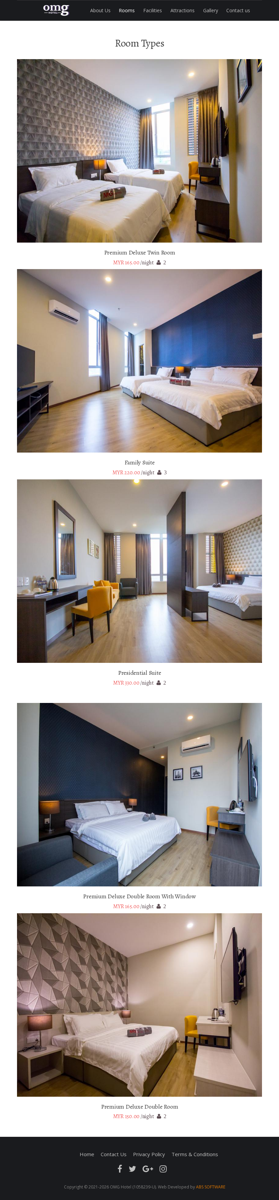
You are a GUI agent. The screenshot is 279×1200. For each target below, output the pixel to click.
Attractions (182, 10)
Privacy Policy (149, 1154)
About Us (100, 10)
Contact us (238, 10)
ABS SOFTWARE (210, 1187)
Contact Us (114, 1154)
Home (87, 1154)
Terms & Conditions (194, 1154)
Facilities (152, 10)
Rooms (127, 10)
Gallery (210, 10)
